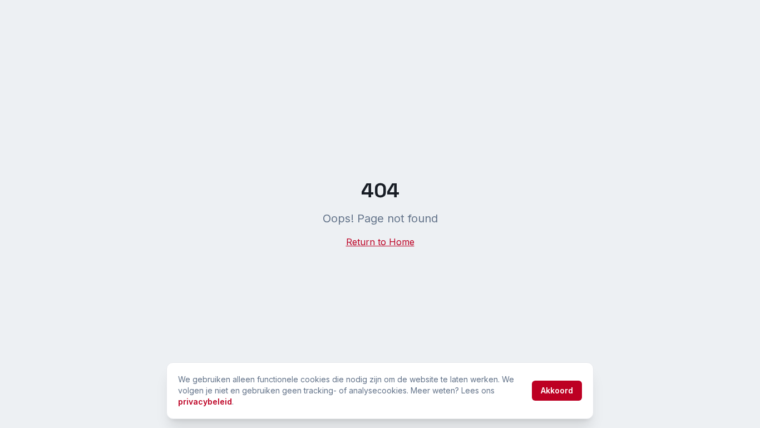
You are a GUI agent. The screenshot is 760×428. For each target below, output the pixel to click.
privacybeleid (205, 401)
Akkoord (557, 390)
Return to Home (380, 241)
